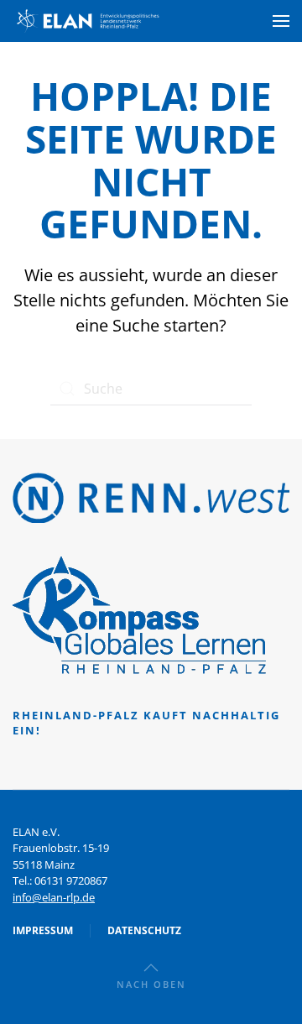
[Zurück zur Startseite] (88, 21)
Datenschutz (144, 930)
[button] (281, 21)
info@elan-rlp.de (54, 897)
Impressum (43, 930)
